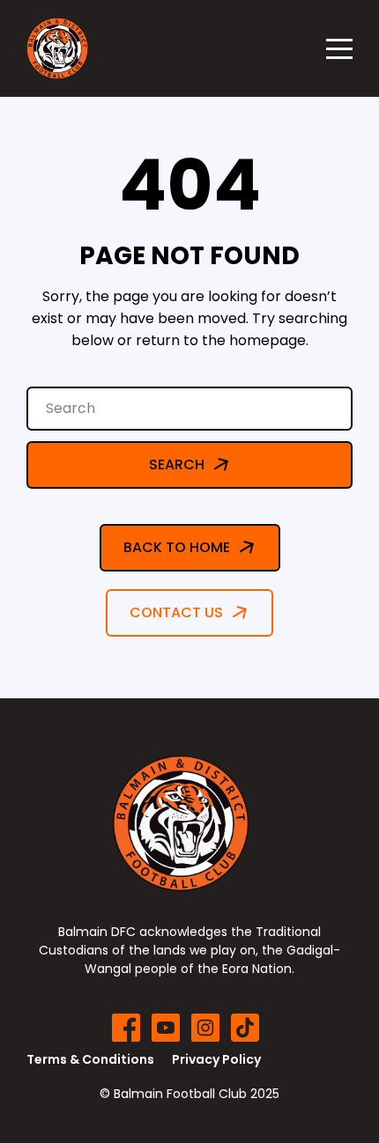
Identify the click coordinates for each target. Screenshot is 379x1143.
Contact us (176, 612)
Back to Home (176, 547)
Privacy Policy (216, 1059)
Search (176, 464)
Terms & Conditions (90, 1059)
